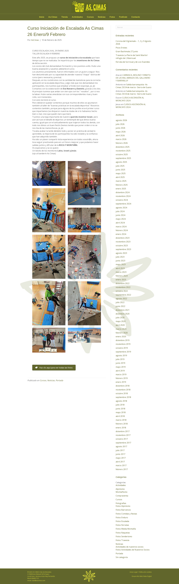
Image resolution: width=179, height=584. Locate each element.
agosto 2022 (121, 298)
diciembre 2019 (122, 340)
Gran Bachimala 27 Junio (127, 51)
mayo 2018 (121, 412)
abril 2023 (120, 268)
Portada (59, 380)
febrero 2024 (122, 230)
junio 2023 (120, 260)
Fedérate (123, 17)
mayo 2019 (121, 367)
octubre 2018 (122, 393)
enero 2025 (121, 188)
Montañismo (121, 492)
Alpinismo (120, 489)
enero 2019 (121, 382)
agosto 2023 (121, 253)
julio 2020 (120, 317)
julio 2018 (120, 404)
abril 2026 (120, 135)
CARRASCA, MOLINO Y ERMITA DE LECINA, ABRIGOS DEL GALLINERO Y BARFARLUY (133, 78)
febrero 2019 (122, 378)
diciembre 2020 (122, 313)
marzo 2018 (121, 420)
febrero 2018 (122, 423)
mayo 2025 (121, 173)
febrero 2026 (122, 143)
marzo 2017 (121, 465)
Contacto (135, 17)
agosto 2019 (121, 355)
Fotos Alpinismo (123, 506)
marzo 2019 (121, 374)
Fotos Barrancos (123, 509)
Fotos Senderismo (124, 536)
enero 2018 (121, 427)
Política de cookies (145, 572)
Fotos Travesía (122, 540)
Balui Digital (147, 576)
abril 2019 (120, 370)
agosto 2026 (121, 120)
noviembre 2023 (123, 241)
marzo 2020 (121, 329)
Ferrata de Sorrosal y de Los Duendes (133, 62)
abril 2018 (120, 416)
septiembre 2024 (123, 203)
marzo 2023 (121, 272)
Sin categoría (122, 557)
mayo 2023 (121, 264)
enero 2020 (121, 336)
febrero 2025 (122, 185)
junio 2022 (120, 306)
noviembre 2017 (123, 435)
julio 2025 (120, 166)
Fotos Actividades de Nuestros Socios (133, 549)
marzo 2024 (121, 226)
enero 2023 (121, 279)
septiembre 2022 (123, 294)
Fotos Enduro (122, 517)
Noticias (101, 17)
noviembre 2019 (123, 344)
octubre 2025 (122, 154)
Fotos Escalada (122, 521)
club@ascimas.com (38, 581)
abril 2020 (120, 325)
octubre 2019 (122, 348)
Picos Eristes (121, 47)
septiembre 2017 (123, 442)
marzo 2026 (121, 139)
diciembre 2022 (122, 283)
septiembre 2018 (123, 397)
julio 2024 (120, 211)
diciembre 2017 (122, 431)
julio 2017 (120, 450)
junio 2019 (120, 363)
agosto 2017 (121, 446)
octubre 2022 (122, 291)
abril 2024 (120, 222)
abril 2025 (120, 177)
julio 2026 (120, 124)
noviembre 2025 (123, 150)
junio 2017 (120, 454)
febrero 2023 (122, 275)
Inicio (41, 17)
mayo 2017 (121, 458)
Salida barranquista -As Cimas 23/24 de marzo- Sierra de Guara (133, 86)
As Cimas (52, 17)
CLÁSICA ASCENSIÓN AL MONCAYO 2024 (130, 99)
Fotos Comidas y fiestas (126, 513)
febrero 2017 (122, 469)
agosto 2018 (121, 401)
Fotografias (121, 503)
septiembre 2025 (123, 158)
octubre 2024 (122, 200)
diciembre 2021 (122, 310)
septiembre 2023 (123, 249)
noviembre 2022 (123, 287)
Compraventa (122, 495)
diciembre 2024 (122, 192)
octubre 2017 (122, 439)
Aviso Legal (133, 572)
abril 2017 (120, 461)
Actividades (77, 17)
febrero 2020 (122, 332)
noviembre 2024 (123, 196)
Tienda (64, 17)
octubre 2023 (122, 245)
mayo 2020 (121, 321)
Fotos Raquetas (123, 532)
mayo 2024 (121, 219)
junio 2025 (120, 169)
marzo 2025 (121, 181)
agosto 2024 (121, 207)
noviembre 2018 (123, 389)
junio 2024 (120, 215)
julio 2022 (120, 302)
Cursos (90, 17)
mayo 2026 (121, 131)
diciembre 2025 (122, 147)
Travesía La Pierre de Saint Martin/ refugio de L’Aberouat (132, 56)
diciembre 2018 (122, 385)
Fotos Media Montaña (126, 528)
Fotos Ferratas (122, 525)
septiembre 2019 (123, 351)
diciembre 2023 (122, 238)
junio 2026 (120, 128)
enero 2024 (121, 234)
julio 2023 (120, 257)
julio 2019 (120, 359)
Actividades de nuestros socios (129, 546)
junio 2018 (120, 408)
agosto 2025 (121, 162)
